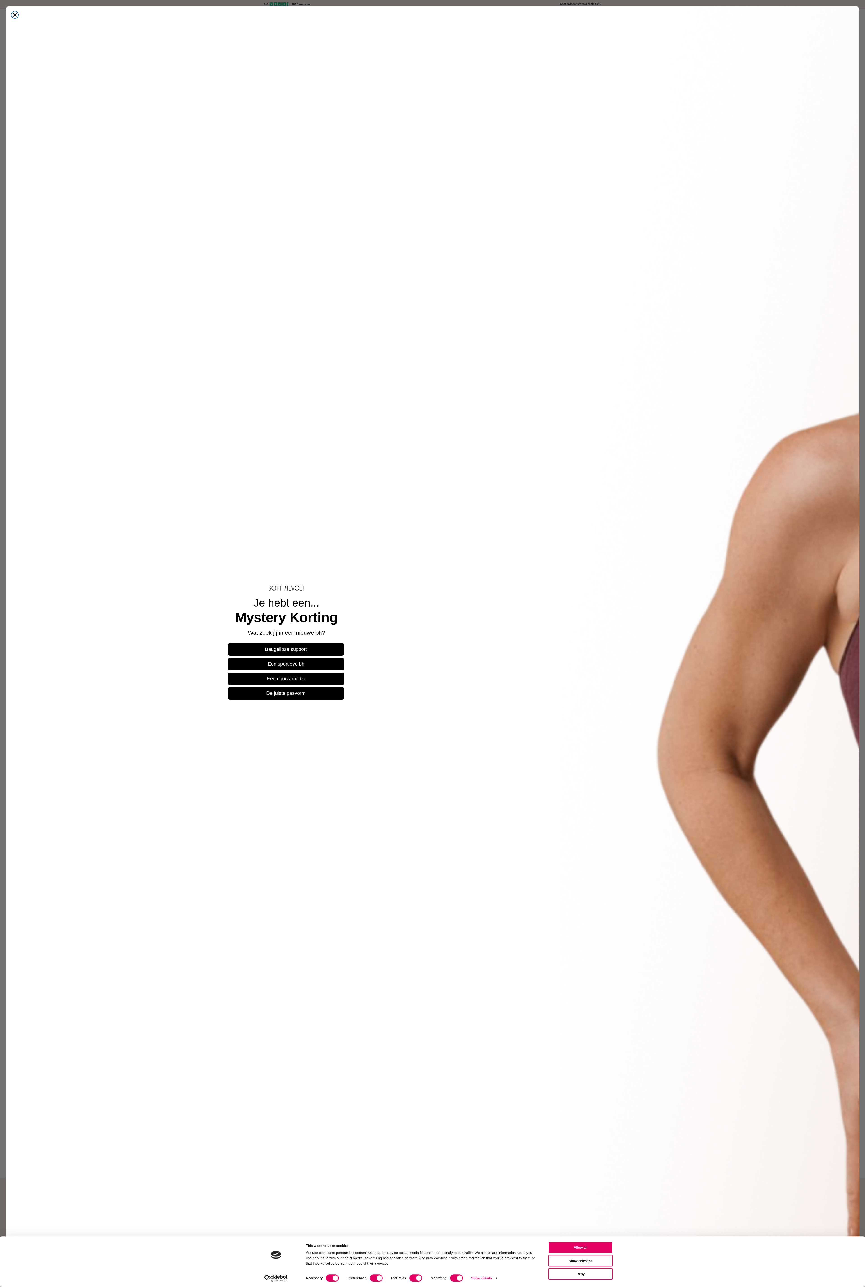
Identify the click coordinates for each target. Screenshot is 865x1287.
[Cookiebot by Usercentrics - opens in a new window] (276, 1278)
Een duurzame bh (286, 678)
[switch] (376, 1278)
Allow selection (581, 1261)
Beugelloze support (286, 649)
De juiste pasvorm (285, 693)
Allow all (580, 1247)
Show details (481, 1278)
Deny (580, 1274)
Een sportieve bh (286, 664)
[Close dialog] (14, 14)
